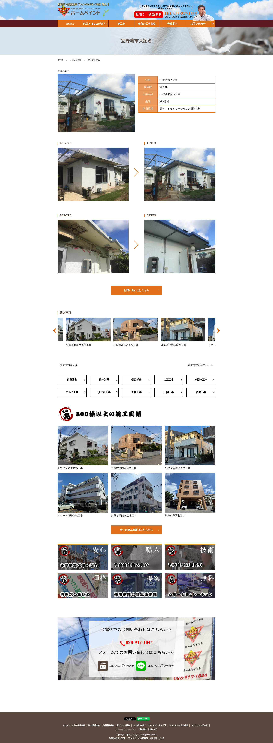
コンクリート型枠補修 (178, 725)
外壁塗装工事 (75, 60)
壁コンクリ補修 (123, 725)
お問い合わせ (198, 23)
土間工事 (169, 392)
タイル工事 (104, 392)
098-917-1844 (139, 642)
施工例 (121, 23)
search (213, 23)
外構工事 (136, 392)
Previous (55, 332)
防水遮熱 (104, 379)
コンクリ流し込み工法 (156, 725)
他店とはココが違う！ (95, 23)
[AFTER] (179, 174)
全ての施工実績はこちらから (136, 529)
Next (218, 332)
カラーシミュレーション (125, 729)
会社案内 (172, 23)
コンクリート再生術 (199, 725)
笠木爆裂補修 (94, 725)
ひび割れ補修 (138, 725)
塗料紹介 (143, 729)
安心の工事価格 (147, 23)
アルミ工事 (72, 392)
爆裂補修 (136, 379)
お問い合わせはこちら (136, 290)
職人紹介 (154, 729)
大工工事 (169, 379)
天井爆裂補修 (108, 725)
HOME (70, 23)
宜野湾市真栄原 (69, 365)
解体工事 (201, 392)
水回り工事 (201, 379)
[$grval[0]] (93, 174)
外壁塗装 (72, 379)
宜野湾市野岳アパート (200, 365)
